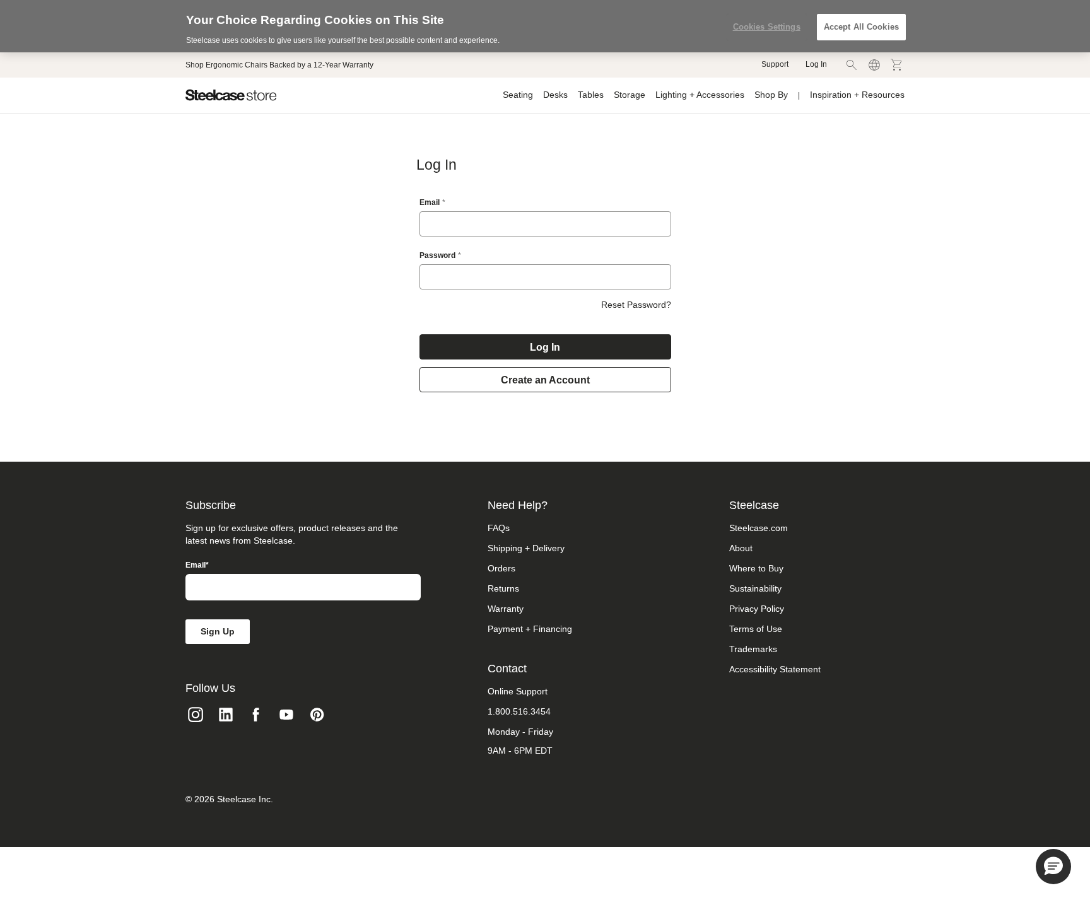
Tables (591, 95)
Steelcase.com (758, 528)
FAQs (499, 528)
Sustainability (755, 588)
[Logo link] (231, 95)
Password (437, 255)
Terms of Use (755, 629)
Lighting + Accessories (699, 95)
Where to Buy (756, 568)
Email (429, 202)
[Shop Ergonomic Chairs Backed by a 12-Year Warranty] (279, 65)
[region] (545, 26)
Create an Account (545, 380)
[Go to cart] (897, 65)
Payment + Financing (530, 629)
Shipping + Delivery (526, 548)
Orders (501, 568)
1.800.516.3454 (519, 711)
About (741, 548)
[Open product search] (851, 65)
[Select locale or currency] (874, 65)
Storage (629, 95)
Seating (518, 95)
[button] (1053, 866)
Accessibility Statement (775, 669)
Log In (816, 64)
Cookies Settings (766, 27)
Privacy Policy (756, 609)
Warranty (506, 609)
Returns (503, 588)
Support (774, 64)
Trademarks (753, 649)
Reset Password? (636, 305)
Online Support (518, 691)
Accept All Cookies (861, 27)
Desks (555, 95)
